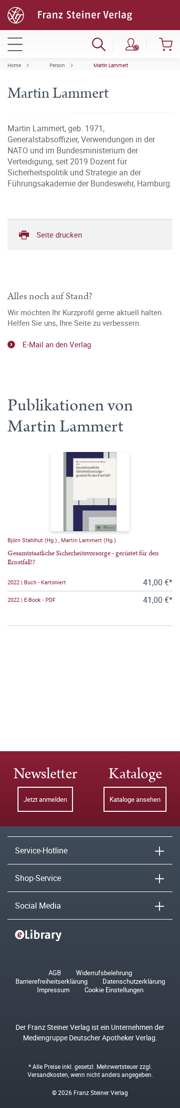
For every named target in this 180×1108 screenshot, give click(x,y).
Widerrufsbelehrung (104, 973)
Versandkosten (48, 1074)
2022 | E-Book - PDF (32, 599)
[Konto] (132, 44)
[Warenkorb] (166, 44)
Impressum (53, 990)
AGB (54, 973)
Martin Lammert (111, 65)
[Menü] (15, 44)
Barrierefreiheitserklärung (52, 981)
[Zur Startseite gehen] (70, 14)
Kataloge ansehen (135, 799)
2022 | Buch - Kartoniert (37, 582)
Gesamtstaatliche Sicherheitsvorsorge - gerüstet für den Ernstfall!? (83, 558)
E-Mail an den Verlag (56, 344)
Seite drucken (59, 235)
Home (14, 65)
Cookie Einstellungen (114, 990)
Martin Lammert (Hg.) (88, 540)
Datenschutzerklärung (133, 981)
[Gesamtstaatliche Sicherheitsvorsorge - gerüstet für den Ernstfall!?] (90, 491)
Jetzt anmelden (45, 799)
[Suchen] (98, 44)
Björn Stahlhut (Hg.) (33, 540)
